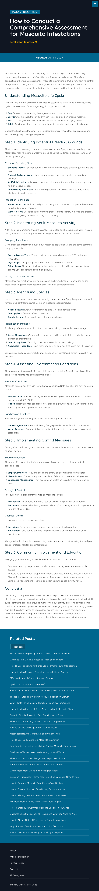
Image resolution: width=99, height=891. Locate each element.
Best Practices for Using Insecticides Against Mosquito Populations (43, 746)
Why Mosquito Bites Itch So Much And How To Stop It (36, 826)
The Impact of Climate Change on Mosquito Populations (38, 758)
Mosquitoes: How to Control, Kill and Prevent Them (35, 733)
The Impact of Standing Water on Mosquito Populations (37, 721)
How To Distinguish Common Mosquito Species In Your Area (39, 807)
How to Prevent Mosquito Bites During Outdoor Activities (38, 789)
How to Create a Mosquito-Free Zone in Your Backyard (37, 783)
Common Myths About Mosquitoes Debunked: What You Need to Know (45, 777)
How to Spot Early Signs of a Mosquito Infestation (34, 739)
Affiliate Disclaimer (19, 856)
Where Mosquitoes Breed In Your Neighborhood (34, 770)
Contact (14, 869)
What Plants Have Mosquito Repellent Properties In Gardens (40, 703)
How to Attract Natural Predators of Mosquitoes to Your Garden (42, 690)
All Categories (17, 875)
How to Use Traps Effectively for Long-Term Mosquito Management (43, 665)
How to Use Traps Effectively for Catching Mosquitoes (37, 832)
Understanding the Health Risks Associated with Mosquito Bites (41, 709)
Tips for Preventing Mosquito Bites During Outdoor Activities (40, 653)
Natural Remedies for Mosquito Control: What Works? (36, 764)
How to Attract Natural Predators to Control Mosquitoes (38, 820)
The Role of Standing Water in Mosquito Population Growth (39, 696)
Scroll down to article (22, 41)
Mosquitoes (17, 646)
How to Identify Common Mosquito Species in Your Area (38, 795)
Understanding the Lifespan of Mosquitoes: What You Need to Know (43, 814)
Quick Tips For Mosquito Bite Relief (27, 684)
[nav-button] (95, 4)
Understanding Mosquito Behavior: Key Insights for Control (39, 672)
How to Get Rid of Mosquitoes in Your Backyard (33, 727)
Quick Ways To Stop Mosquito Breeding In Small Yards (37, 752)
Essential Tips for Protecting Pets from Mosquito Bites (36, 715)
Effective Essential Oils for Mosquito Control (31, 678)
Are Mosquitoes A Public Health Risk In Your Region (35, 801)
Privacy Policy (17, 863)
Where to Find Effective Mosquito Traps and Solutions (36, 659)
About (13, 850)
